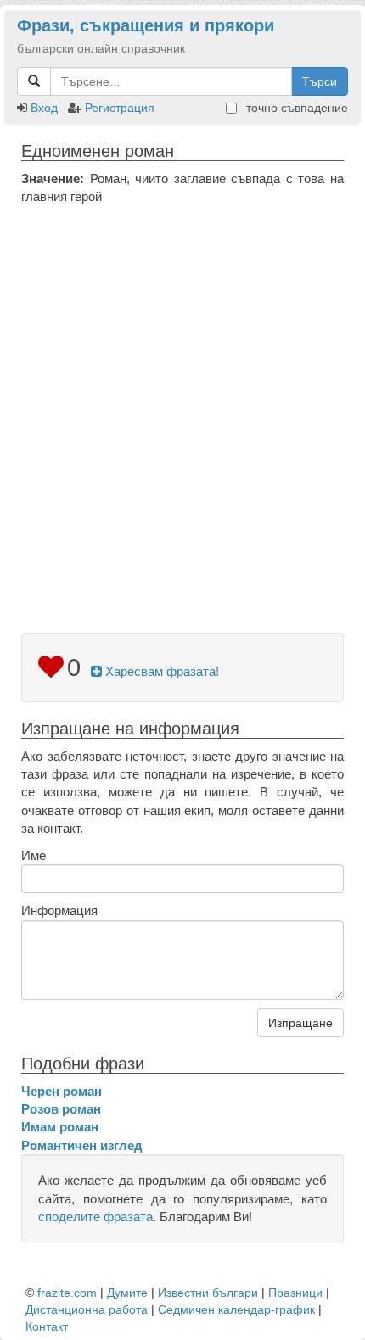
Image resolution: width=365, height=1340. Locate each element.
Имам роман (59, 1126)
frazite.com (67, 1292)
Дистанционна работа (86, 1309)
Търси (319, 81)
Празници (295, 1292)
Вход (44, 107)
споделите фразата (95, 1216)
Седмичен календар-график (236, 1309)
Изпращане (300, 1023)
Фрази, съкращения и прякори (145, 25)
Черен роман (61, 1091)
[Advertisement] (182, 397)
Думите (127, 1292)
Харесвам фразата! (160, 671)
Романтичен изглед (82, 1145)
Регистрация (119, 107)
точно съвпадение (295, 107)
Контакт (46, 1326)
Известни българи (208, 1292)
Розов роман (61, 1109)
